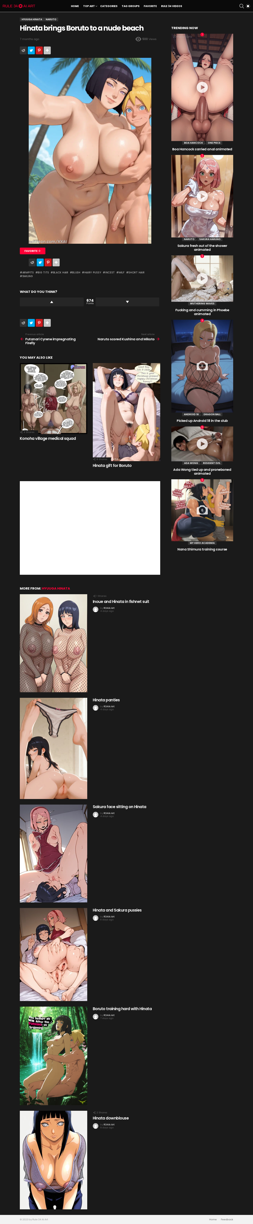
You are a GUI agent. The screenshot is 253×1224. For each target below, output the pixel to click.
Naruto (189, 239)
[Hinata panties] (53, 748)
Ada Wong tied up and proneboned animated (202, 471)
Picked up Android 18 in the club (202, 420)
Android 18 (191, 414)
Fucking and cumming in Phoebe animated (202, 312)
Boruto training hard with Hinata (122, 1008)
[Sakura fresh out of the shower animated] (202, 196)
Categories (108, 6)
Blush (76, 272)
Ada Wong (191, 463)
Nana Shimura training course (202, 549)
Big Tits (43, 272)
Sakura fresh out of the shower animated (202, 247)
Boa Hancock (193, 143)
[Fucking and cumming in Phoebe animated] (202, 278)
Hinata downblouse (111, 1118)
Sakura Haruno (210, 239)
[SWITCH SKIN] (248, 6)
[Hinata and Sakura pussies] (53, 954)
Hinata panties (106, 700)
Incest (110, 272)
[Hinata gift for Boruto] (126, 412)
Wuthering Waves (202, 303)
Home (75, 6)
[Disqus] (90, 527)
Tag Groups (130, 6)
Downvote (127, 301)
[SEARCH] (241, 6)
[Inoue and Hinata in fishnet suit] (53, 643)
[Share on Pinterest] (39, 50)
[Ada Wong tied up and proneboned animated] (202, 443)
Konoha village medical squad (48, 438)
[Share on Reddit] (23, 50)
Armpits (28, 272)
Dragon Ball (212, 414)
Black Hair (60, 272)
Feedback (227, 1219)
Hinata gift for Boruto (112, 465)
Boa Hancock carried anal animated (202, 149)
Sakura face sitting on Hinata (119, 806)
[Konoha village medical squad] (53, 398)
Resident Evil (211, 463)
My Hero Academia (202, 543)
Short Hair (136, 272)
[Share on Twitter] (31, 50)
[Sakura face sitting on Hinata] (53, 853)
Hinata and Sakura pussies (117, 910)
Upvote (52, 301)
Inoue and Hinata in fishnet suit (121, 601)
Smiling (27, 276)
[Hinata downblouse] (53, 1160)
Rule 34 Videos (171, 6)
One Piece (214, 143)
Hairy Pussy (92, 272)
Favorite (150, 6)
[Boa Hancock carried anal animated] (202, 87)
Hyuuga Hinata (56, 588)
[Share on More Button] (47, 50)
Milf (122, 272)
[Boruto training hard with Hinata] (53, 1056)
